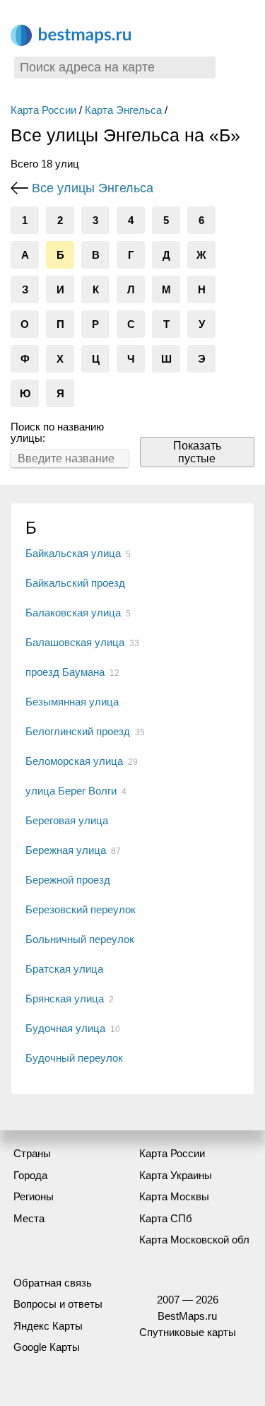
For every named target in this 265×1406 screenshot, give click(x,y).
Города (30, 1175)
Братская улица (64, 969)
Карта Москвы (174, 1196)
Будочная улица (65, 1028)
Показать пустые (197, 452)
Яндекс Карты (48, 1326)
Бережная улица (65, 850)
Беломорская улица (74, 761)
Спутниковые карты (187, 1332)
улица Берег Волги (71, 791)
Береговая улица (66, 820)
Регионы (33, 1196)
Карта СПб (165, 1218)
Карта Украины (175, 1175)
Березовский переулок (80, 909)
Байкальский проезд (75, 583)
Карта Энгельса (123, 110)
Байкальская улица (73, 553)
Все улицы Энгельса (92, 188)
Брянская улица (64, 998)
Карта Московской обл (194, 1240)
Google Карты (46, 1347)
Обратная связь (52, 1283)
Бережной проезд (67, 880)
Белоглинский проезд (77, 731)
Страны (32, 1153)
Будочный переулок (74, 1058)
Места (29, 1218)
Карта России (43, 110)
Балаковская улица (73, 613)
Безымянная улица (72, 702)
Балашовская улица (74, 642)
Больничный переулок (79, 939)
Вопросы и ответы (57, 1304)
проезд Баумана (65, 672)
